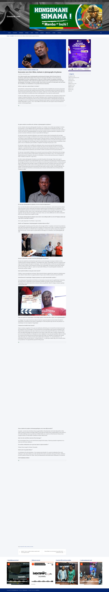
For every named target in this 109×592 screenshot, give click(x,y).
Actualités (15, 32)
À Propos (59, 32)
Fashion (36, 32)
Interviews (21, 32)
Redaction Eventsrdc (26, 74)
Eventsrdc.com (13, 16)
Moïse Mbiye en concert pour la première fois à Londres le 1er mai (54, 552)
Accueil (9, 32)
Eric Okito (31, 546)
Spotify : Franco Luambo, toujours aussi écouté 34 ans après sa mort (30, 552)
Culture (53, 32)
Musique (26, 32)
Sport (32, 32)
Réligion (42, 32)
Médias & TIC (48, 32)
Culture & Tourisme (27, 69)
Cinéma (28, 546)
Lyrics (69, 82)
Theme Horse (25, 590)
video (69, 91)
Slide (37, 69)
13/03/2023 (20, 74)
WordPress (37, 590)
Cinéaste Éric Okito (23, 546)
